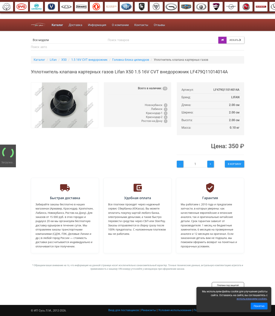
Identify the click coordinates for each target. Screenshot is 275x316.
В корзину (234, 164)
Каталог (39, 60)
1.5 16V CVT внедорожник (89, 60)
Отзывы (159, 25)
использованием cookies (252, 298)
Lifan (53, 60)
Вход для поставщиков (123, 310)
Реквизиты (148, 310)
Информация (97, 25)
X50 (64, 60)
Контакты (141, 25)
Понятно (259, 306)
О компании (120, 25)
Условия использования (174, 310)
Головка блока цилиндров (130, 60)
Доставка (75, 25)
